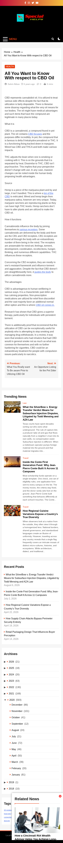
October (16, 717)
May (14, 749)
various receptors (28, 229)
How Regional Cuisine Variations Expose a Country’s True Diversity (40, 513)
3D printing (8, 810)
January (16, 774)
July (14, 736)
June (14, 743)
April (14, 755)
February (16, 768)
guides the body (42, 272)
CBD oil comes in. (45, 305)
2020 (12, 699)
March (15, 762)
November (17, 711)
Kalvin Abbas (14, 84)
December (17, 704)
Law (25, 403)
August (15, 730)
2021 (11, 693)
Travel (25, 458)
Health (10, 66)
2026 (11, 661)
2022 (11, 687)
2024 (11, 674)
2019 (11, 782)
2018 (11, 788)
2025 (11, 668)
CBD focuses (35, 134)
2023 (11, 680)
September (17, 723)
